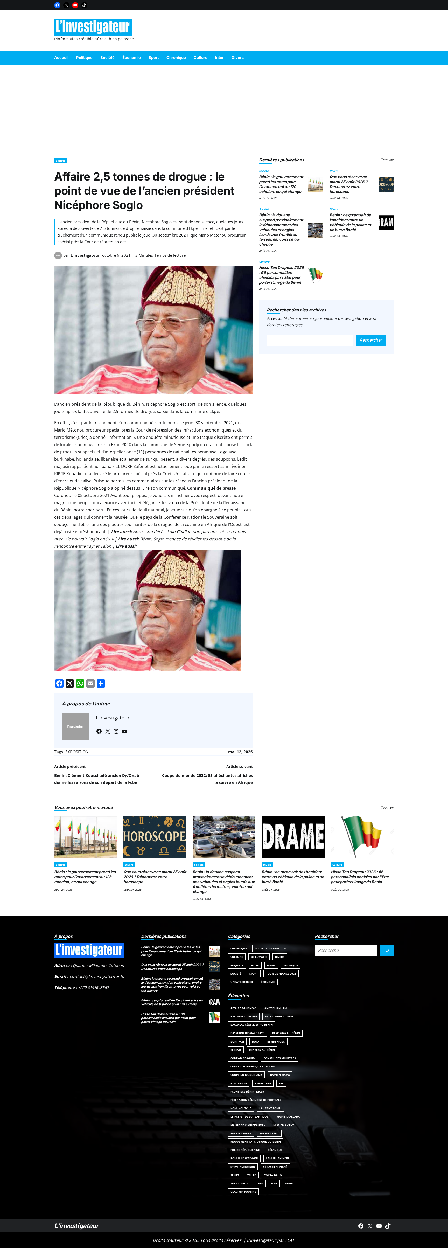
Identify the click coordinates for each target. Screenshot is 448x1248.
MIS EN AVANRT (240, 1133)
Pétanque (275, 1150)
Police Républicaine (245, 1150)
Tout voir (387, 159)
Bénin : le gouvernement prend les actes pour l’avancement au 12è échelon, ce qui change (281, 184)
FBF (281, 1083)
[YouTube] (75, 5)
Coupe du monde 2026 (246, 1075)
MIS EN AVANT (269, 1133)
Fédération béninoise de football (255, 1100)
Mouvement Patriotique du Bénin (255, 1141)
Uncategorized (241, 982)
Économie (268, 982)
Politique (291, 965)
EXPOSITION (77, 752)
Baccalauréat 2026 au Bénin (251, 1025)
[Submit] (387, 950)
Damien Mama (280, 1075)
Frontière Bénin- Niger (247, 1091)
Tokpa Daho (273, 1175)
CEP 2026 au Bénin (262, 1050)
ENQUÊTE (236, 965)
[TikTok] (84, 5)
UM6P (259, 1183)
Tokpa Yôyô (239, 1183)
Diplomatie (259, 957)
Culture (264, 262)
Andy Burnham (275, 1008)
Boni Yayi (237, 1041)
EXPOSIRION (238, 1083)
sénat (234, 1175)
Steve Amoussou (242, 1167)
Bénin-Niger (276, 1041)
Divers (334, 171)
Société (60, 160)
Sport (253, 973)
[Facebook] (57, 5)
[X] (66, 5)
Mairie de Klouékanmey (247, 1125)
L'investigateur (76, 1226)
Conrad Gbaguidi (243, 1058)
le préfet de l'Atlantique (249, 1116)
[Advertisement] (224, 109)
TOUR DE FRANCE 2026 (281, 973)
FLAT (290, 1240)
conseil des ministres (280, 1058)
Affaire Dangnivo (243, 1008)
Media (271, 965)
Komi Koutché (240, 1108)
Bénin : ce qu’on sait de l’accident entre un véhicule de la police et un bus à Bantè (350, 222)
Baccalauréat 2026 (279, 1016)
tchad (251, 1175)
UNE (274, 1183)
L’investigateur (85, 255)
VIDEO (289, 1183)
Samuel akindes (277, 1158)
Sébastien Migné (275, 1167)
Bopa (255, 1041)
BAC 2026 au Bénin (243, 1016)
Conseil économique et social (252, 1066)
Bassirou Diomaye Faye (247, 1033)
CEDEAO (235, 1050)
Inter (255, 965)
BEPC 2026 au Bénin (286, 1033)
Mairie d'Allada (288, 1116)
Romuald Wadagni (244, 1158)
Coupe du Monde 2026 (270, 948)
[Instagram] (116, 731)
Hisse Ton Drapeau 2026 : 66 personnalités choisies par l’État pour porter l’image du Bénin (281, 275)
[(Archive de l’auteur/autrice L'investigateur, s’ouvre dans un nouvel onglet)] (58, 258)
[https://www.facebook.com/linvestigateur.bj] (361, 1226)
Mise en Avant (283, 1125)
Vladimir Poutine (243, 1192)
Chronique (238, 948)
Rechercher (371, 340)
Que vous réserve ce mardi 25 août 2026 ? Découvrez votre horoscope (348, 184)
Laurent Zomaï (270, 1108)
